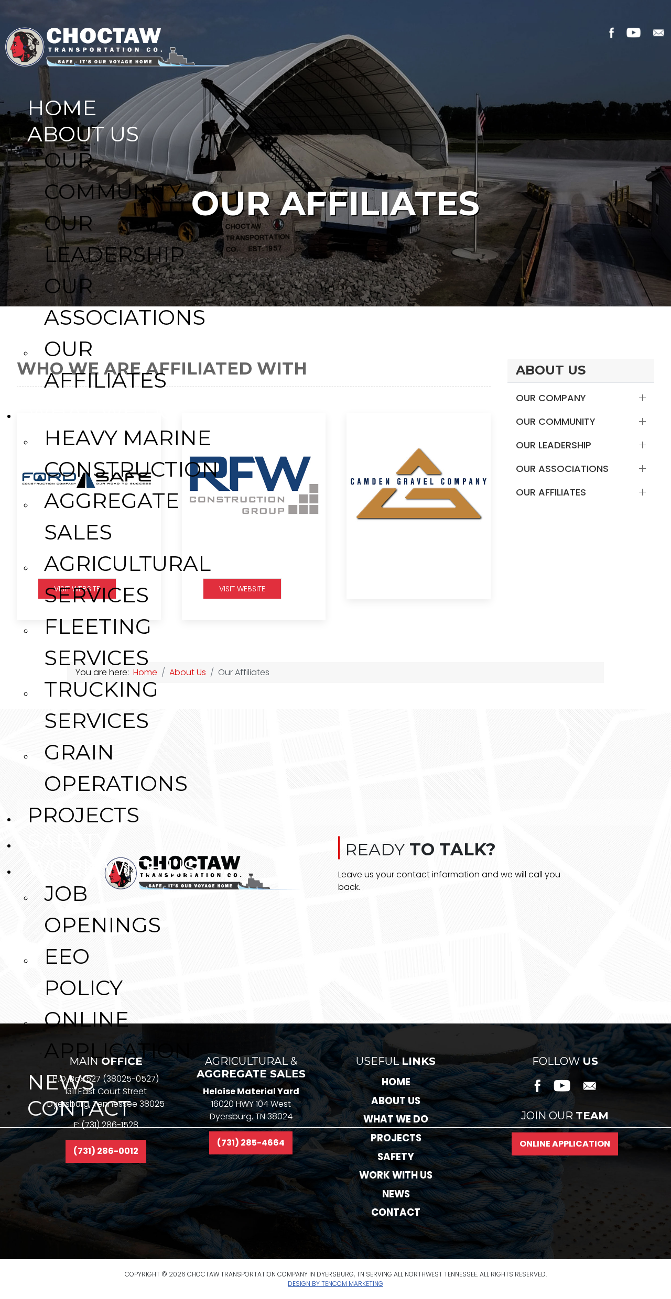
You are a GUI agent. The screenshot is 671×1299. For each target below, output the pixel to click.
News (396, 1194)
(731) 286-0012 (105, 1151)
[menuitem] (344, 105)
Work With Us (395, 1175)
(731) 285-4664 (251, 1143)
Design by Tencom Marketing (335, 1283)
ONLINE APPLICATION (565, 1144)
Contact (395, 1212)
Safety (395, 1156)
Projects (396, 1137)
